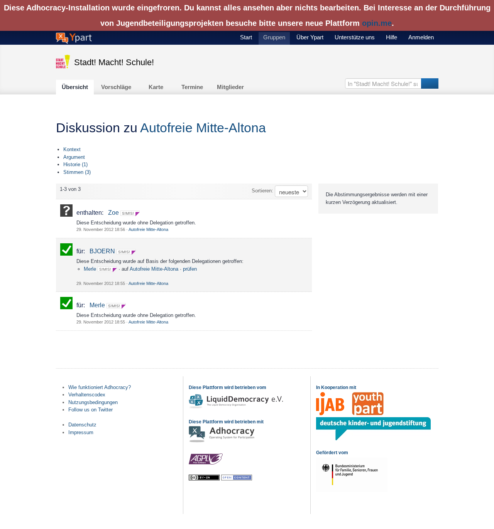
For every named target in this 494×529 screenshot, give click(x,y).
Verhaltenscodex (86, 395)
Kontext (72, 149)
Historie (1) (75, 164)
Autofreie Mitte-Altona (203, 127)
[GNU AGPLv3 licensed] (206, 463)
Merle (90, 269)
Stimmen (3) (77, 172)
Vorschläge (116, 87)
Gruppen (274, 37)
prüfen (190, 269)
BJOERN (102, 251)
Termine (192, 87)
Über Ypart (309, 37)
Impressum (80, 432)
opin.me (377, 23)
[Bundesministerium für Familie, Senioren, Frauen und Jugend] (351, 490)
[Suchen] (429, 83)
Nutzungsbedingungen (93, 402)
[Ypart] (74, 37)
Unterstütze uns (355, 37)
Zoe (113, 212)
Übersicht (75, 87)
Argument (74, 157)
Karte (156, 87)
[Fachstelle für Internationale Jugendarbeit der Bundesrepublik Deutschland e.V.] (330, 413)
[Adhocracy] (221, 442)
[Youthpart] (368, 413)
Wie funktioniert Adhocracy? (99, 387)
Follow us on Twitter (90, 410)
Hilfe (391, 37)
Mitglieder (230, 87)
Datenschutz (82, 425)
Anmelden (421, 37)
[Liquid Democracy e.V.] (237, 408)
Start (246, 37)
